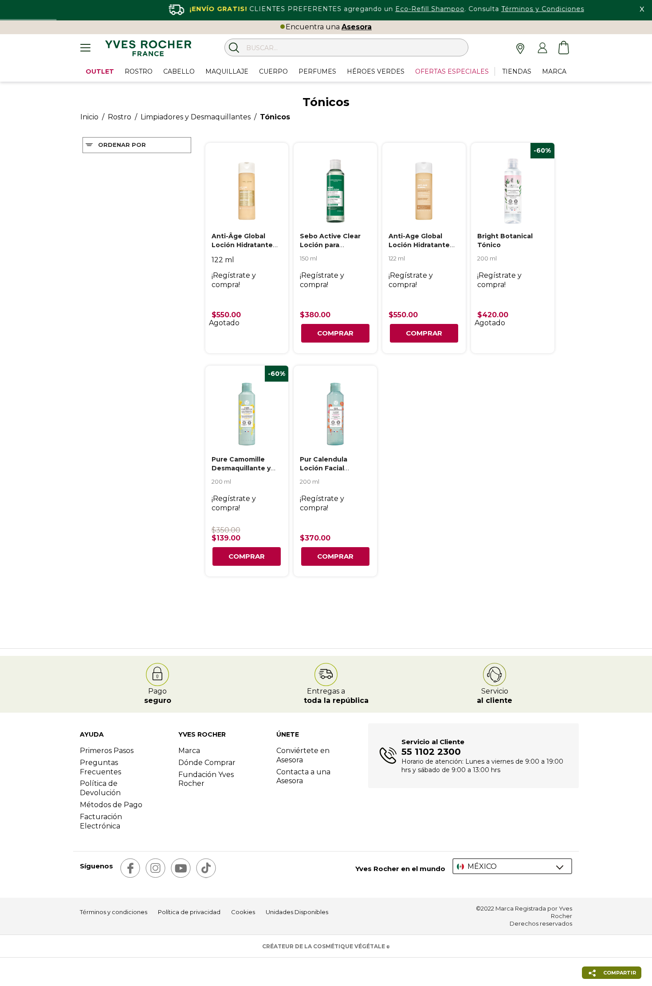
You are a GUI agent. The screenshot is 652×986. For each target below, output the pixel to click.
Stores (521, 48)
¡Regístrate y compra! (234, 280)
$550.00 (226, 315)
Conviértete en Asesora (303, 755)
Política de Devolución (100, 788)
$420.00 (492, 315)
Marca (189, 750)
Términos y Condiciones (492, 9)
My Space (542, 48)
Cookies (243, 911)
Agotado (224, 323)
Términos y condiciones (113, 911)
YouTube (181, 868)
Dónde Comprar (207, 762)
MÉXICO (482, 866)
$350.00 (226, 530)
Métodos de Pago (111, 805)
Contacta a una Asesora (303, 776)
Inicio (89, 117)
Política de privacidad (189, 911)
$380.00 (315, 315)
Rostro (119, 117)
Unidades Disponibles (297, 911)
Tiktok (206, 868)
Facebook (130, 868)
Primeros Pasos (107, 750)
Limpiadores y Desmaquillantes (196, 117)
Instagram (155, 868)
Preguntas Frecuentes (100, 767)
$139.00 (226, 538)
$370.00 (315, 538)
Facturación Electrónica (101, 821)
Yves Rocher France (148, 50)
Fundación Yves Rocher (206, 779)
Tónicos (275, 117)
